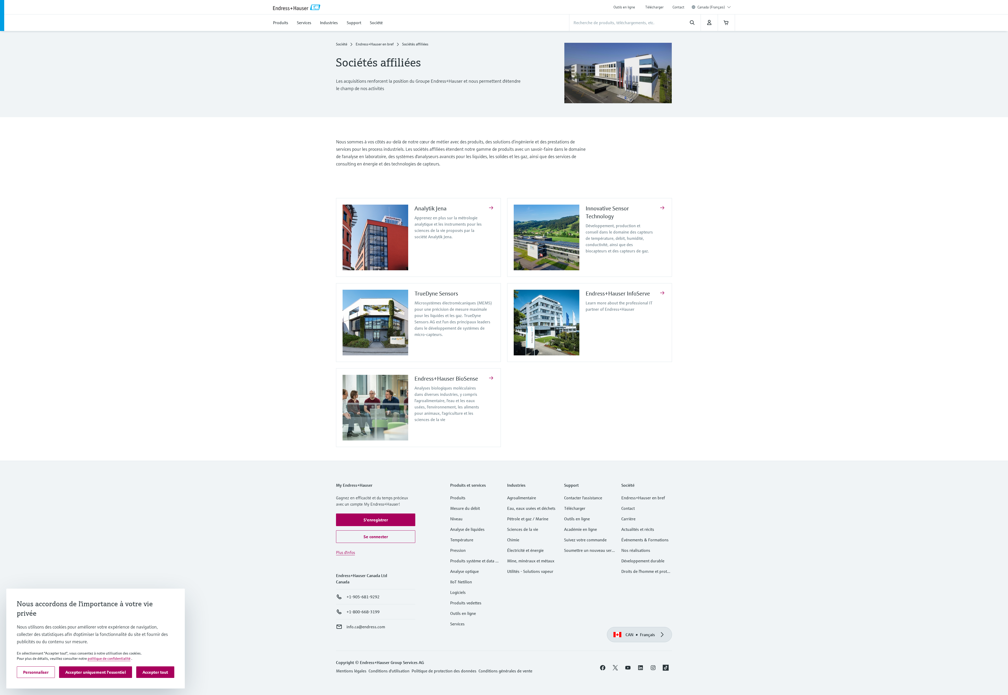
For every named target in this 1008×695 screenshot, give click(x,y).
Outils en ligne (624, 7)
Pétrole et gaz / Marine (527, 518)
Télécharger (654, 7)
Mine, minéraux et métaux (530, 560)
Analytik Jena (430, 208)
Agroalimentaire (521, 497)
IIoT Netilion (461, 581)
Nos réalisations (635, 550)
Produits (457, 497)
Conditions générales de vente (505, 670)
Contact (678, 7)
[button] (375, 520)
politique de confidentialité (109, 658)
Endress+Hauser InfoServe (618, 293)
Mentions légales (351, 670)
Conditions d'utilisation (389, 670)
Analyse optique (464, 571)
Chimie (513, 539)
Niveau (456, 518)
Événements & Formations (645, 539)
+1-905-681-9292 (363, 596)
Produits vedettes (465, 602)
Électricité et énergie (525, 550)
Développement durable (642, 560)
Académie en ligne (580, 529)
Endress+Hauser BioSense (446, 378)
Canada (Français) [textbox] (711, 7)
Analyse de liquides (467, 529)
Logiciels (458, 592)
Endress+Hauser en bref (375, 44)
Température (461, 539)
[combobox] (714, 7)
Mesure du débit (465, 508)
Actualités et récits (637, 529)
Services (457, 623)
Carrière (628, 518)
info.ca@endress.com (365, 626)
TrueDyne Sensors (436, 293)
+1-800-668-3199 (363, 611)
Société (341, 44)
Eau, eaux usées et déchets (531, 508)
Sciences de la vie (522, 529)
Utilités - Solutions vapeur (530, 571)
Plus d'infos (345, 552)
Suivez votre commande (585, 539)
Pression (458, 550)
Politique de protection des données (444, 670)
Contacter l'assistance (583, 497)
